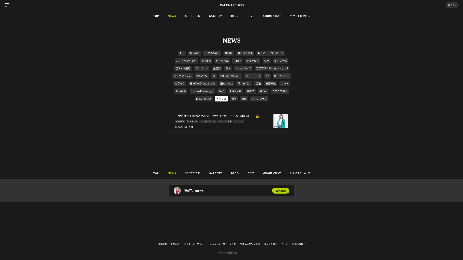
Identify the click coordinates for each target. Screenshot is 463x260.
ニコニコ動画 (279, 91)
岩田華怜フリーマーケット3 (272, 68)
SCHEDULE (192, 16)
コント (284, 83)
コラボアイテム (182, 76)
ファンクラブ (259, 98)
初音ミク (180, 83)
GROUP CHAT (272, 16)
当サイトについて (300, 16)
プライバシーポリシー (195, 244)
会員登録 (281, 190)
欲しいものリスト (230, 76)
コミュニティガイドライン (223, 244)
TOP (156, 16)
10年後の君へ (212, 53)
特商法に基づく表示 (250, 244)
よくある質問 (270, 244)
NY (267, 76)
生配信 (237, 60)
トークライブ (243, 68)
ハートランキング (186, 60)
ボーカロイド (281, 76)
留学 (234, 98)
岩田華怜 (194, 53)
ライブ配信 (280, 60)
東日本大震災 (245, 53)
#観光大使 (236, 91)
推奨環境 (162, 244)
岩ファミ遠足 (182, 68)
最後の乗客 (252, 60)
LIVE (251, 16)
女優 (244, 98)
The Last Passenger (202, 91)
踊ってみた (226, 83)
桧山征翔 (181, 91)
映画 (266, 60)
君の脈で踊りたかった (202, 83)
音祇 (258, 83)
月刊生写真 (222, 60)
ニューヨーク (253, 76)
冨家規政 (271, 83)
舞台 (228, 68)
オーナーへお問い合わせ (293, 244)
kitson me (202, 76)
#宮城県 (206, 60)
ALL (182, 53)
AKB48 (263, 91)
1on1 (222, 91)
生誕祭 (217, 68)
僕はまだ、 (244, 83)
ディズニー (202, 68)
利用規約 (175, 244)
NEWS (172, 16)
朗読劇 (229, 53)
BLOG (235, 16)
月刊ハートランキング (270, 53)
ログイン (452, 4)
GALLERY (215, 16)
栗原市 (250, 91)
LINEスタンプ (203, 98)
